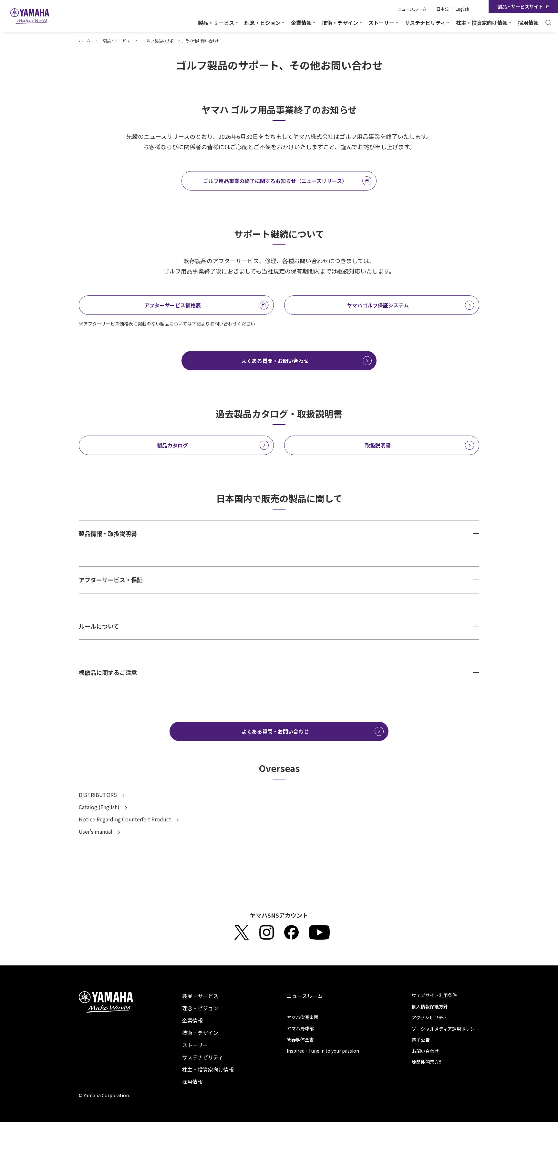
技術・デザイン (200, 1032)
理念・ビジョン (200, 1008)
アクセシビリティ (429, 1017)
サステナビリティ (202, 1057)
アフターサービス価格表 (172, 305)
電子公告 (421, 1039)
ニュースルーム (412, 9)
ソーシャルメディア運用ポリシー (445, 1028)
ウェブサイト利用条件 (434, 995)
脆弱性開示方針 (427, 1062)
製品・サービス (116, 40)
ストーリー (195, 1045)
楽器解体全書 (300, 1039)
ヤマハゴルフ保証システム (378, 305)
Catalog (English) (100, 807)
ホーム (84, 40)
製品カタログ (172, 445)
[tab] (279, 533)
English (462, 9)
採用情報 (528, 22)
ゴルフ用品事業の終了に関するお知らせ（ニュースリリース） (275, 181)
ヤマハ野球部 (300, 1028)
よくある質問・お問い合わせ (275, 361)
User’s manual (96, 831)
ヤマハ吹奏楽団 (302, 1017)
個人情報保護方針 (430, 1006)
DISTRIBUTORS (98, 795)
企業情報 (192, 1020)
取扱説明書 (378, 445)
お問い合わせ (425, 1051)
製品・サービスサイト (520, 6)
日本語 (442, 9)
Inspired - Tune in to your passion (323, 1050)
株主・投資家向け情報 (208, 1069)
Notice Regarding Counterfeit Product (125, 819)
